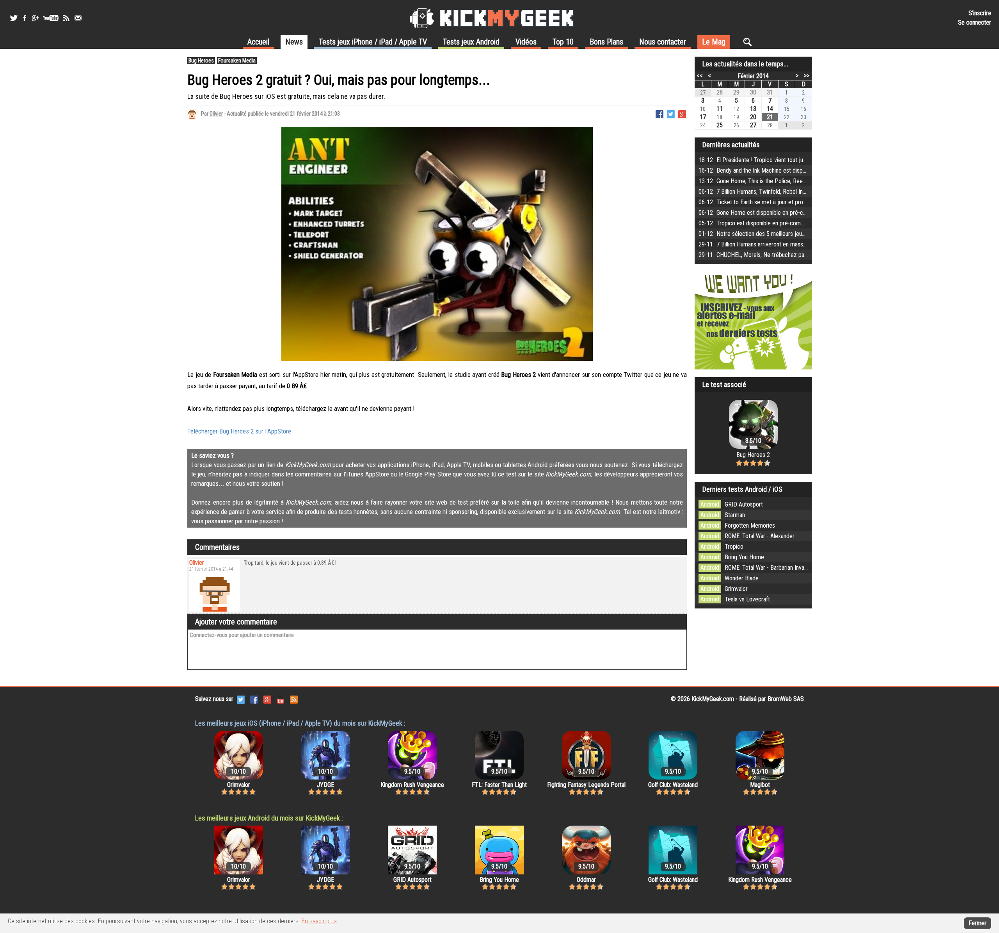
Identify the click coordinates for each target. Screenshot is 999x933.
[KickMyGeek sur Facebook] (24, 18)
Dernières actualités (731, 145)
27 (753, 125)
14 (770, 108)
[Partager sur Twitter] (670, 113)
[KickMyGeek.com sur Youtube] (280, 699)
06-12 (800, 191)
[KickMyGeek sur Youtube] (50, 18)
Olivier (216, 114)
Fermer (978, 923)
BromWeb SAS (786, 699)
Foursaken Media (237, 60)
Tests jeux (373, 41)
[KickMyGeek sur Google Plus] (35, 18)
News (294, 41)
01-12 (786, 233)
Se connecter (974, 22)
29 (736, 92)
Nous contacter (662, 41)
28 (719, 92)
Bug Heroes (201, 60)
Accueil (258, 41)
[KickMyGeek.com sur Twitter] (240, 699)
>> (806, 75)
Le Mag (713, 41)
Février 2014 (753, 76)
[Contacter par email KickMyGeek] (78, 18)
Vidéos (526, 41)
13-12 (795, 181)
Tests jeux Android (471, 41)
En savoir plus (319, 921)
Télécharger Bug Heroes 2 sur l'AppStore (239, 431)
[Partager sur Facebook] (659, 113)
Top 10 (563, 41)
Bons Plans (606, 41)
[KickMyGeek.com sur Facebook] (254, 699)
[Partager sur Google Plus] (682, 113)
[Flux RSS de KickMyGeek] (66, 18)
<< (700, 75)
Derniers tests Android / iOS (742, 489)
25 (719, 125)
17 (703, 117)
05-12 (807, 223)
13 (753, 108)
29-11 (780, 244)
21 (770, 117)
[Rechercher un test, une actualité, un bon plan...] (749, 41)
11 (719, 108)
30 (753, 92)
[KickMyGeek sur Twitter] (14, 18)
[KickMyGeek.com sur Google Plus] (267, 699)
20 (753, 117)
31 (770, 92)
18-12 (777, 160)
